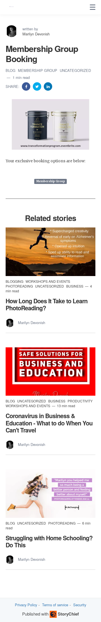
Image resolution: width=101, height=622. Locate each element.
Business (75, 286)
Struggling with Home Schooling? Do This (49, 541)
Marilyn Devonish (36, 34)
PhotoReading (20, 286)
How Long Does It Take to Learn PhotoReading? (47, 304)
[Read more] (50, 251)
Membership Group (38, 70)
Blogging (15, 281)
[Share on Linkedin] (48, 86)
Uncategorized (75, 70)
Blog (11, 70)
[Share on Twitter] (37, 86)
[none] (92, 7)
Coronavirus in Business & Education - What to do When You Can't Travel (49, 422)
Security (79, 604)
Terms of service (55, 604)
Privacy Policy (26, 604)
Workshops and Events (48, 281)
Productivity (80, 400)
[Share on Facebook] (26, 86)
